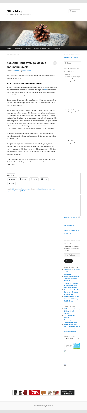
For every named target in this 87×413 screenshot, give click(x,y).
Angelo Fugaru (26, 71)
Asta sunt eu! (18, 48)
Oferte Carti (68, 270)
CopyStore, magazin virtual (42, 48)
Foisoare (67, 218)
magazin (9, 191)
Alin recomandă (69, 225)
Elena (66, 276)
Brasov (54, 189)
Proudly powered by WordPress (43, 406)
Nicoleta (66, 283)
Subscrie (68, 261)
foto (45, 89)
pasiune (18, 189)
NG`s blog (14, 11)
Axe (50, 189)
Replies (24, 191)
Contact (28, 48)
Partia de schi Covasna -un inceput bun (72, 272)
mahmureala (16, 191)
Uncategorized (25, 189)
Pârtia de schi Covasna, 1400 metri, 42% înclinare (71, 278)
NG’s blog (57, 48)
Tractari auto (74, 218)
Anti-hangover (43, 189)
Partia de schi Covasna (71, 57)
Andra (66, 296)
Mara (65, 290)
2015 (13, 189)
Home (9, 48)
